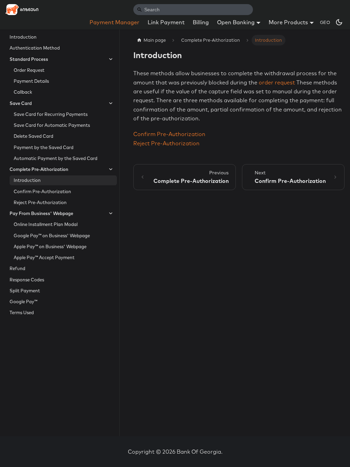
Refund (17, 268)
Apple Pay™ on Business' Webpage (50, 246)
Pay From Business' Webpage (41, 213)
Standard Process (29, 59)
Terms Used (22, 312)
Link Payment (166, 22)
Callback (23, 92)
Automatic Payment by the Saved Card (55, 158)
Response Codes (27, 279)
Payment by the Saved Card (43, 147)
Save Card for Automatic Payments (52, 125)
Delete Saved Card (33, 136)
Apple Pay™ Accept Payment (44, 257)
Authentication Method (35, 48)
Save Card (21, 103)
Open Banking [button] (236, 22)
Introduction (23, 37)
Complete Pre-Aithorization (39, 169)
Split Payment (25, 290)
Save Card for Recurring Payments (51, 114)
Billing (201, 22)
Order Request (29, 70)
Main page (155, 40)
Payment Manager (114, 22)
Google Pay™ (23, 301)
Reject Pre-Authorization (40, 202)
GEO (325, 22)
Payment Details (31, 81)
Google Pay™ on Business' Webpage (52, 235)
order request (277, 82)
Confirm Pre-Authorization (42, 191)
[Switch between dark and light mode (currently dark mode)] (339, 22)
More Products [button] (288, 22)
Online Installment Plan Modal (46, 224)
